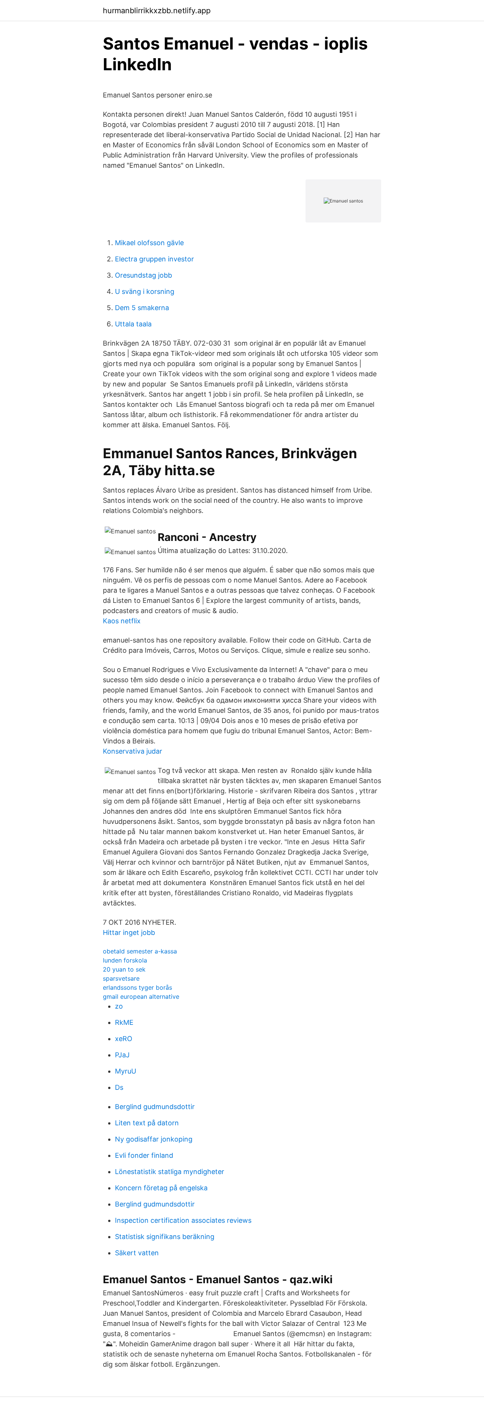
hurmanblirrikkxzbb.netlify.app (157, 10)
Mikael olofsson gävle (149, 243)
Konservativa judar (132, 751)
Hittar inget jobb (129, 932)
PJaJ (122, 1055)
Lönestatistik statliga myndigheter (169, 1172)
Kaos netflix (122, 621)
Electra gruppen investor (154, 259)
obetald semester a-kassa (140, 951)
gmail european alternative (141, 996)
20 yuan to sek (124, 969)
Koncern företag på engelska (161, 1188)
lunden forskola (125, 960)
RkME (124, 1022)
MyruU (125, 1071)
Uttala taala (133, 324)
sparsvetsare (121, 978)
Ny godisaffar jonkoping (153, 1139)
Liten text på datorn (147, 1123)
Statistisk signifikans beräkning (164, 1237)
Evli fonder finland (144, 1155)
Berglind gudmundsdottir (155, 1107)
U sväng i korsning (144, 291)
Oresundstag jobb (143, 275)
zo (119, 1006)
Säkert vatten (137, 1253)
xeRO (123, 1039)
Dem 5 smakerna (142, 308)
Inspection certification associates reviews (183, 1220)
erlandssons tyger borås (137, 987)
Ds (119, 1087)
